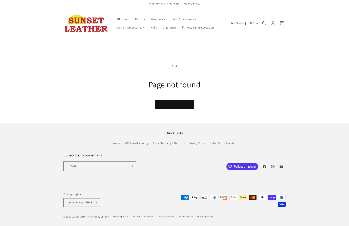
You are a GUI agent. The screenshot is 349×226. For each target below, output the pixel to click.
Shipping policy (205, 216)
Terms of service (166, 216)
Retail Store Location (224, 143)
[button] (264, 23)
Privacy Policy (197, 143)
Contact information (142, 216)
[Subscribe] (131, 166)
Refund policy (186, 216)
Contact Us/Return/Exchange (130, 143)
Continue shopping (174, 104)
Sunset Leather (80, 216)
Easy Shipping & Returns (169, 143)
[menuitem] (123, 19)
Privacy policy (120, 216)
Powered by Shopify (98, 216)
